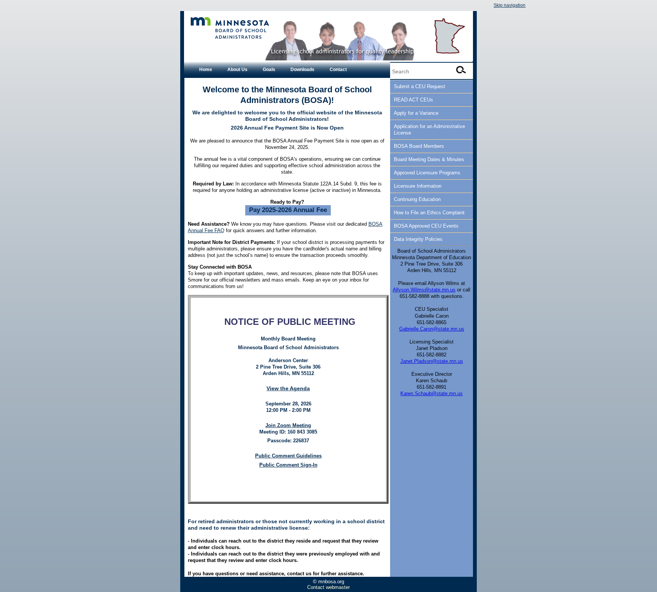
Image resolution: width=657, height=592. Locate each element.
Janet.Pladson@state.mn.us (431, 361)
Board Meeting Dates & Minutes (429, 159)
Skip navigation (509, 5)
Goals (269, 69)
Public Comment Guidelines (288, 456)
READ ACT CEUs (413, 100)
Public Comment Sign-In (288, 465)
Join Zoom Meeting (288, 425)
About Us (237, 69)
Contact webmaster (328, 587)
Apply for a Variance (416, 113)
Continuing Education (417, 199)
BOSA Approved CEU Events (426, 226)
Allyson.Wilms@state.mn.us (424, 290)
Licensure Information (417, 186)
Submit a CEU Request (419, 86)
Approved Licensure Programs (427, 173)
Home (205, 69)
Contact (338, 69)
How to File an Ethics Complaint (429, 212)
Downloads (302, 69)
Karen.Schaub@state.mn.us (431, 393)
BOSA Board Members (419, 146)
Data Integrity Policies (418, 239)
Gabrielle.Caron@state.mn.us (431, 329)
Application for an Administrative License (429, 129)
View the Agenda (288, 388)
